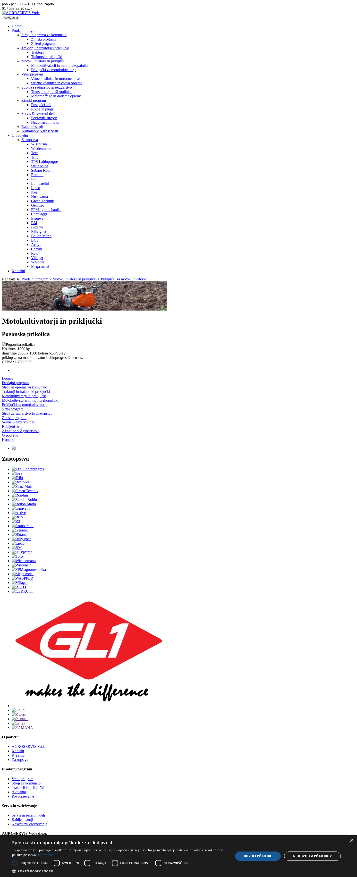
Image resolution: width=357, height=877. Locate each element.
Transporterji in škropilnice (51, 92)
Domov (17, 26)
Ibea (34, 192)
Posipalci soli (41, 105)
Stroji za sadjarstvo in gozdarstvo (46, 87)
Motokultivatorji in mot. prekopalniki (59, 65)
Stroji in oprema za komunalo (44, 35)
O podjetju (20, 135)
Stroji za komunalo (26, 783)
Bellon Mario (41, 236)
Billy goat (38, 231)
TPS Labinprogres (45, 162)
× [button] (351, 840)
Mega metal (40, 266)
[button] (119, 871)
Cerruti (36, 249)
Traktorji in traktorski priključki (45, 48)
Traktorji (37, 52)
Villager (37, 258)
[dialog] (178, 856)
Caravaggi (39, 214)
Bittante (37, 227)
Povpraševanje (23, 796)
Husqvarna (39, 196)
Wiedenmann (41, 148)
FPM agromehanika (46, 210)
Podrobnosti (46, 855)
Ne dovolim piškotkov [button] (312, 856)
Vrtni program (32, 74)
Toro (34, 153)
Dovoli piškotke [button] (258, 856)
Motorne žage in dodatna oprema (56, 96)
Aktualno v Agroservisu (39, 131)
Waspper (37, 262)
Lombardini (40, 183)
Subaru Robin (41, 170)
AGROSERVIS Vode (28, 746)
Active (36, 245)
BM (34, 223)
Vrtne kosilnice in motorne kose (55, 78)
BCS (35, 240)
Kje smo (18, 755)
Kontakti (18, 271)
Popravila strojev (44, 118)
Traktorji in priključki (28, 787)
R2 (33, 179)
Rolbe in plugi (42, 109)
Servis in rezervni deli (28, 815)
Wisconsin (39, 144)
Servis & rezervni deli (38, 113)
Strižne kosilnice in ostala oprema (56, 83)
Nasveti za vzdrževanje (29, 824)
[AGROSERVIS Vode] (21, 13)
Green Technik (42, 201)
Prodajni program (25, 30)
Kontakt (18, 751)
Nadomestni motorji (46, 122)
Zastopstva (29, 140)
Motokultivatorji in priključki (43, 61)
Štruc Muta (39, 166)
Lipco (35, 188)
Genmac (37, 205)
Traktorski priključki (46, 57)
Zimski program (43, 39)
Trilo (34, 157)
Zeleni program (43, 44)
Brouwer (38, 218)
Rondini (37, 175)
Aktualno (19, 792)
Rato (34, 253)
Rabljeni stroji (32, 127)
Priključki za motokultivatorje (53, 70)
